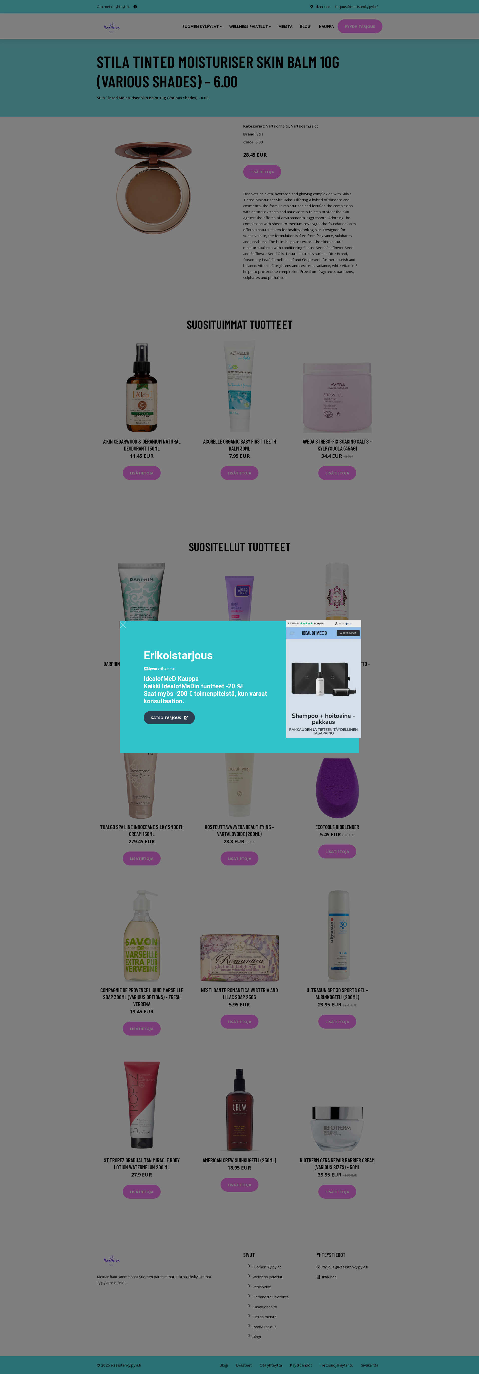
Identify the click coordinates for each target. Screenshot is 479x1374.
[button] (169, 717)
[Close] (123, 624)
